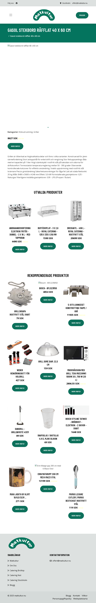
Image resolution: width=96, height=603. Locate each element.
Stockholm (66, 3)
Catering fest (15, 575)
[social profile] (16, 3)
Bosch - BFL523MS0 (48, 288)
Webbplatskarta (80, 598)
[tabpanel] (48, 84)
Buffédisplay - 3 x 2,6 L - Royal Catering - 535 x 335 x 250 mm (48, 231)
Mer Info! (15, 146)
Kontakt (76, 595)
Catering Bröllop (17, 570)
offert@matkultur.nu (79, 3)
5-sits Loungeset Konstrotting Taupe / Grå (76, 308)
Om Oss (13, 565)
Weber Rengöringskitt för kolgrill (20, 373)
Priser (82, 15)
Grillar (36, 132)
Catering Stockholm (18, 580)
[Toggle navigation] (11, 15)
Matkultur (14, 560)
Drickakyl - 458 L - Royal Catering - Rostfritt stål (76, 231)
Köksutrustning (26, 132)
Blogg (12, 585)
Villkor (84, 595)
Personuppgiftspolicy (62, 598)
